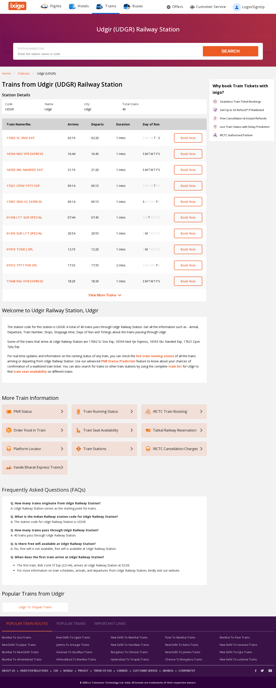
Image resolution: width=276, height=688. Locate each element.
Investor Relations (34, 670)
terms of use (103, 670)
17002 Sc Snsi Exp (20, 138)
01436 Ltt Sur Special (24, 217)
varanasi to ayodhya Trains (74, 652)
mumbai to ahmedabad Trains (22, 659)
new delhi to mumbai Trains (129, 637)
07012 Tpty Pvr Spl (21, 265)
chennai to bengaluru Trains (183, 659)
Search (230, 51)
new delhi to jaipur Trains (19, 645)
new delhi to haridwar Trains (130, 645)
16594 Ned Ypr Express (24, 154)
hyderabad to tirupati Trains (130, 659)
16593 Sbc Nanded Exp (24, 170)
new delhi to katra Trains (181, 645)
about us (8, 670)
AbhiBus (168, 670)
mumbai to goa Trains (16, 637)
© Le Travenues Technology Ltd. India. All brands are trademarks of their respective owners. (138, 682)
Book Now (188, 138)
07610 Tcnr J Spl (19, 249)
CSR (55, 670)
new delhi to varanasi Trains (238, 645)
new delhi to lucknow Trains (238, 659)
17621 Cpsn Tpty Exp (23, 186)
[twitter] (262, 670)
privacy (83, 670)
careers (122, 670)
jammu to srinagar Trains (72, 645)
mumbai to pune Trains (235, 637)
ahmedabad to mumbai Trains (76, 659)
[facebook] (257, 670)
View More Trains (102, 295)
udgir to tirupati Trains (35, 607)
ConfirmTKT (187, 670)
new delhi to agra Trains (236, 652)
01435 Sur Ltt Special (24, 233)
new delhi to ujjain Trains (73, 637)
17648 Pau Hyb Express (24, 281)
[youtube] (270, 670)
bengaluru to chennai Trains (129, 652)
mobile (68, 670)
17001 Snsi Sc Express (24, 202)
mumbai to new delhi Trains (20, 652)
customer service (145, 670)
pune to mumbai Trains (180, 637)
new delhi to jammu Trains (182, 652)
